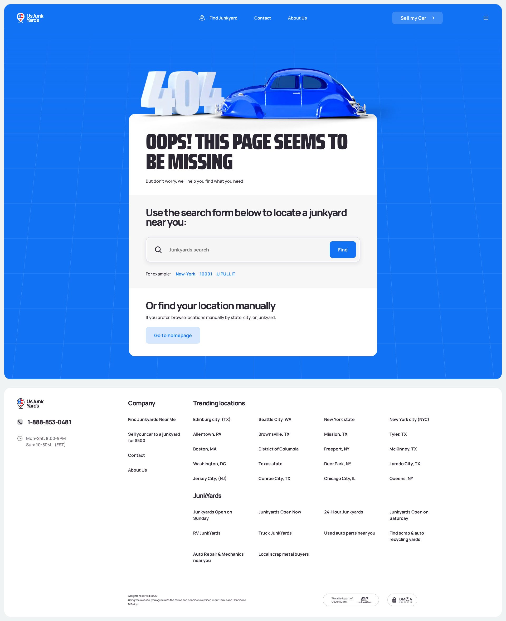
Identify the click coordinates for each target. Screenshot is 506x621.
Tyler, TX (398, 434)
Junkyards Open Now (280, 512)
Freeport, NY (336, 449)
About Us (297, 18)
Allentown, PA (207, 434)
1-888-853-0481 (49, 422)
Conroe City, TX (274, 478)
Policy (133, 604)
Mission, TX (335, 434)
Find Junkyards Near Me (152, 419)
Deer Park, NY (337, 464)
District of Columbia (279, 449)
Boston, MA (205, 449)
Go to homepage (173, 335)
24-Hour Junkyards (343, 512)
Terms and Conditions (232, 600)
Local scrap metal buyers (284, 554)
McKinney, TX (403, 449)
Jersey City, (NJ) (210, 478)
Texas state (271, 464)
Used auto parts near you (349, 533)
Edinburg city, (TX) (212, 419)
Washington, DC (209, 464)
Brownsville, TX (274, 434)
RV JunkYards (207, 533)
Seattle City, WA (275, 419)
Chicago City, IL (340, 478)
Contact (262, 18)
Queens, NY (401, 478)
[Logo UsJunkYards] (30, 403)
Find (343, 249)
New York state (339, 419)
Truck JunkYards (275, 533)
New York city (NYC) (409, 419)
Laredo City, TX (405, 464)
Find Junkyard (223, 18)
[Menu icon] (486, 18)
